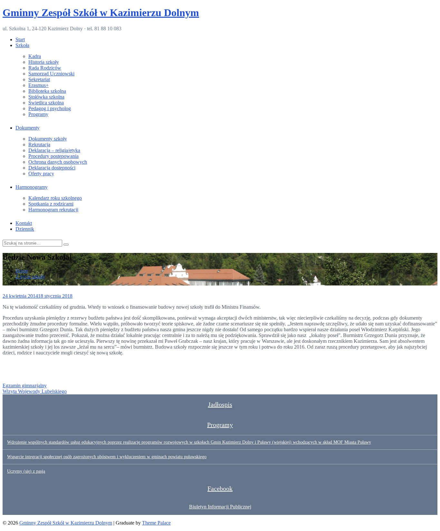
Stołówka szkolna (46, 97)
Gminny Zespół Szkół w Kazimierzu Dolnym (101, 12)
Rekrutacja (39, 144)
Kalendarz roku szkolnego (55, 198)
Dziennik (24, 229)
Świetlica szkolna (46, 102)
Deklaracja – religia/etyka (54, 150)
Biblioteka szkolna (47, 91)
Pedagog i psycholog (49, 108)
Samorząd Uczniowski (51, 73)
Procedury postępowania (53, 156)
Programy (38, 114)
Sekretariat (39, 79)
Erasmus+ (38, 85)
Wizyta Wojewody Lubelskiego (35, 391)
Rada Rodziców (44, 68)
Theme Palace (156, 523)
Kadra (34, 56)
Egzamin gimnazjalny (25, 385)
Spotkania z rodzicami (50, 204)
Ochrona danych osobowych (57, 162)
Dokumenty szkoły (47, 138)
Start (20, 39)
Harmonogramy (31, 187)
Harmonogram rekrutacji (53, 209)
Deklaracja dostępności (51, 167)
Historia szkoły (43, 62)
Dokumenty (27, 127)
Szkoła (22, 45)
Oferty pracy (41, 173)
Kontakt (23, 223)
